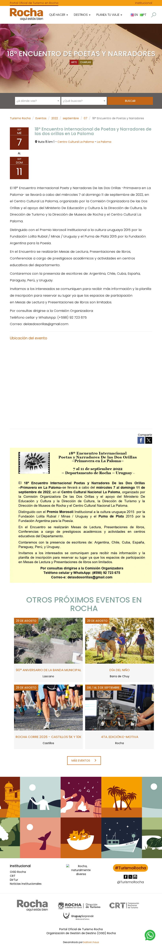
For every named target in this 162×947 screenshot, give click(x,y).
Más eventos (81, 761)
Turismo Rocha (20, 118)
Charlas (85, 62)
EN (136, 15)
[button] (153, 14)
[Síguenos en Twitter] (130, 877)
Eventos (41, 118)
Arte (74, 62)
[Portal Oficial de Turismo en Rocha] (26, 14)
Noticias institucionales (25, 884)
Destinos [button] (81, 15)
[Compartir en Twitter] (148, 440)
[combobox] (37, 101)
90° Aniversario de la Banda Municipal (48, 670)
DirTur (14, 880)
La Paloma (104, 142)
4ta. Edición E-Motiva (119, 736)
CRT (12, 876)
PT (144, 15)
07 (85, 118)
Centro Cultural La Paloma (75, 142)
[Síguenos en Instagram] (135, 877)
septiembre (71, 118)
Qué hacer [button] (57, 15)
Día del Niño (119, 670)
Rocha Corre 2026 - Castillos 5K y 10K (48, 736)
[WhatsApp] (150, 935)
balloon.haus (91, 942)
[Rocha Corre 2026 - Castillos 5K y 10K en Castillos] (48, 707)
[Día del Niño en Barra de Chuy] (119, 640)
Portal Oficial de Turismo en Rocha (34, 3)
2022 (54, 118)
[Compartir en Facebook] (141, 440)
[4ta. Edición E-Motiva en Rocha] (119, 707)
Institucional (143, 3)
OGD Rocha (18, 872)
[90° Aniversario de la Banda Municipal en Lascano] (48, 640)
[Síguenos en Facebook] (126, 877)
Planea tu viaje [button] (108, 15)
